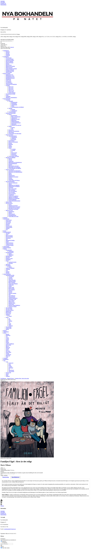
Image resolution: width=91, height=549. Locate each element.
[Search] (1, 42)
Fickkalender (14, 103)
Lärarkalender (14, 110)
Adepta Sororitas (12, 280)
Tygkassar (5, 358)
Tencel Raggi (11, 371)
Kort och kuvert (9, 203)
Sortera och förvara (10, 169)
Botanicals (8, 335)
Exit (7, 229)
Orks (10, 294)
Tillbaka (2, 505)
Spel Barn (8, 223)
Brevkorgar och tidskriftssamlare (15, 172)
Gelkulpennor (14, 117)
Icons (7, 357)
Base (10, 319)
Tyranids (10, 277)
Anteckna (8, 269)
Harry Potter (8, 345)
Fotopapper (13, 154)
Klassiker (8, 54)
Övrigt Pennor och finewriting (15, 133)
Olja (7, 239)
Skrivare (10, 160)
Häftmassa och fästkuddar (14, 198)
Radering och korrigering (14, 131)
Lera (7, 270)
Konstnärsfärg (9, 250)
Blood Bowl (8, 312)
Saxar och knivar (12, 193)
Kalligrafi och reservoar (16, 125)
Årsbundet (11, 101)
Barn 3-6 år (11, 87)
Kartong (10, 143)
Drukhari (10, 290)
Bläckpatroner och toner (14, 166)
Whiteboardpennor (15, 121)
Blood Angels (11, 288)
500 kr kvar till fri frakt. (5, 48)
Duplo (7, 341)
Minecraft (8, 347)
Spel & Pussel (6, 218)
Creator (7, 339)
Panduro (5, 248)
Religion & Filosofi (10, 69)
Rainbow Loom (9, 258)
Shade (10, 324)
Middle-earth (8, 311)
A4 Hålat (13, 150)
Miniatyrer (8, 264)
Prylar (7, 95)
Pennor (10, 114)
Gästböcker (13, 138)
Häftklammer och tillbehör (14, 186)
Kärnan (10, 266)
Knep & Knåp (9, 226)
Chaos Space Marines (13, 283)
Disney (7, 340)
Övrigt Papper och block (14, 156)
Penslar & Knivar (9, 242)
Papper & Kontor (6, 98)
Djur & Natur (9, 57)
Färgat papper (14, 152)
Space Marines (12, 289)
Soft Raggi (11, 367)
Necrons (10, 292)
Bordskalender (14, 102)
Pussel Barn (8, 221)
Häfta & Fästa (9, 202)
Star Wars (8, 351)
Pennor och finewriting (11, 113)
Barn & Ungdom (6, 73)
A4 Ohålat (13, 149)
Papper (10, 147)
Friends (7, 342)
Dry (9, 322)
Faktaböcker (8, 79)
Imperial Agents (12, 302)
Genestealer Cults (12, 299)
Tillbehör (8, 314)
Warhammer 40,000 (10, 275)
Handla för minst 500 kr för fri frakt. (8, 380)
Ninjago (7, 348)
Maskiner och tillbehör (10, 157)
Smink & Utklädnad (10, 268)
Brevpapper (13, 139)
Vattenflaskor (6, 331)
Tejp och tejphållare (13, 191)
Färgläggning (11, 211)
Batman (7, 334)
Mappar (10, 174)
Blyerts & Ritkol (9, 236)
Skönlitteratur (6, 50)
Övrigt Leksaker (12, 92)
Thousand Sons (12, 296)
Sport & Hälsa (9, 72)
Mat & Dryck (9, 65)
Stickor (7, 373)
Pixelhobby (8, 259)
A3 (12, 151)
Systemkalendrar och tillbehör (17, 107)
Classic (7, 337)
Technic (7, 353)
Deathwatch (11, 284)
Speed (7, 349)
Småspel (7, 228)
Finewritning (11, 132)
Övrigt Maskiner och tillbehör (15, 168)
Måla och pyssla (9, 210)
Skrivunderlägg (12, 190)
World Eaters (11, 304)
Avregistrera (4, 542)
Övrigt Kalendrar (12, 111)
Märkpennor (13, 120)
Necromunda (8, 326)
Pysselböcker (8, 81)
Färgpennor (8, 238)
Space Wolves (11, 300)
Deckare (7, 53)
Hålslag (10, 184)
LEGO (4, 332)
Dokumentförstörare (13, 163)
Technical (11, 325)
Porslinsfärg (11, 251)
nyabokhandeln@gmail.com (10, 529)
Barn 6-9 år (11, 89)
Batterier (10, 164)
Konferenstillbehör (12, 199)
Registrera (4, 541)
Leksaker (8, 85)
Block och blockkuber (13, 141)
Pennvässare (11, 129)
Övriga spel (8, 313)
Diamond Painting (7, 247)
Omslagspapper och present (14, 206)
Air (9, 318)
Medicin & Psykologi (10, 66)
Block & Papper (9, 235)
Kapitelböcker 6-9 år (10, 77)
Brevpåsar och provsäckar (14, 208)
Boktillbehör (5, 359)
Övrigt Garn (8, 372)
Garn (4, 360)
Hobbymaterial (12, 214)
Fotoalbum (11, 179)
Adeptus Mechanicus (13, 298)
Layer (10, 323)
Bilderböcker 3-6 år (10, 75)
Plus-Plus (8, 257)
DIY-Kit (7, 272)
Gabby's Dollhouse (10, 343)
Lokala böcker (6, 246)
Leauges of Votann (12, 306)
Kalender (13, 109)
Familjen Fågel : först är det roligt (22, 378)
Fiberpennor (13, 123)
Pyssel (7, 260)
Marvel (7, 346)
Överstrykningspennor (16, 122)
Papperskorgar (12, 175)
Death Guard (11, 287)
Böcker (7, 329)
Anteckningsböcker (13, 135)
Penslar (10, 253)
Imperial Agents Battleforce (14, 305)
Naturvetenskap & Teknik (11, 68)
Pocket (4, 230)
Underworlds (8, 328)
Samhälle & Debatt (10, 71)
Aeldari (10, 286)
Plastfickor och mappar (13, 176)
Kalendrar (8, 99)
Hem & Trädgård (9, 61)
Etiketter (10, 146)
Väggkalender (14, 104)
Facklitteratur (6, 56)
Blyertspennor (14, 115)
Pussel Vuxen (9, 220)
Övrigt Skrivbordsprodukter (14, 200)
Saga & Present (9, 83)
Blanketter (11, 144)
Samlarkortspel (9, 227)
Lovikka (10, 366)
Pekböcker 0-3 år (9, 74)
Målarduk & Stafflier (10, 240)
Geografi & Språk (9, 59)
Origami (7, 271)
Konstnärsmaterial (12, 215)
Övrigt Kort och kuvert (13, 209)
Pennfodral (11, 187)
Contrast (10, 320)
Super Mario (8, 352)
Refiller (10, 126)
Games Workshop (7, 274)
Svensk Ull (11, 363)
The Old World (9, 308)
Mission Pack (11, 301)
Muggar (5, 330)
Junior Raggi (11, 370)
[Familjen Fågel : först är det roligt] (27, 419)
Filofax (12, 105)
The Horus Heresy (10, 310)
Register (10, 178)
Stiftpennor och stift (15, 119)
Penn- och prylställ (12, 188)
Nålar (7, 375)
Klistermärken (9, 256)
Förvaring (11, 263)
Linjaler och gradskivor (13, 196)
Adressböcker (14, 137)
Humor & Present (9, 62)
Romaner (8, 51)
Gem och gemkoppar (13, 182)
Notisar (10, 145)
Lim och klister (12, 192)
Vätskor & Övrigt (9, 244)
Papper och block (9, 134)
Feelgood (8, 55)
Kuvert (10, 204)
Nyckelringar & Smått (10, 93)
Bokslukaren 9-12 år (10, 78)
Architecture (8, 354)
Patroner (13, 127)
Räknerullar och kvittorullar (14, 167)
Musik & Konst (9, 67)
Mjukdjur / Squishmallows (11, 97)
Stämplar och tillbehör (13, 197)
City (7, 336)
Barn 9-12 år (11, 90)
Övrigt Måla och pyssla (13, 216)
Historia (7, 63)
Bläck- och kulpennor (15, 116)
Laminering (11, 161)
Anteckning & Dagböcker (11, 84)
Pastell (7, 241)
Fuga (10, 364)
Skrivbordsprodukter (10, 181)
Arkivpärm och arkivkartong (15, 170)
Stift (12, 128)
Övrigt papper (14, 155)
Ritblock (10, 212)
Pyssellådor (8, 265)
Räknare (10, 158)
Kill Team (11, 278)
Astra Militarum (12, 295)
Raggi (10, 365)
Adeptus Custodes (12, 293)
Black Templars (12, 282)
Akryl (7, 234)
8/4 (9, 369)
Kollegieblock (11, 140)
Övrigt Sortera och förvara (14, 180)
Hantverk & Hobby (10, 60)
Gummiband (11, 194)
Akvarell (8, 233)
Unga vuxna (8, 80)
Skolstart (10, 108)
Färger (7, 317)
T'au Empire (11, 276)
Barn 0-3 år (11, 86)
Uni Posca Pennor (9, 245)
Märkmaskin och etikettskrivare (15, 162)
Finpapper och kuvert (13, 205)
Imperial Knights (12, 281)
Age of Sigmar (9, 307)
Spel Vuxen (8, 222)
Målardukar (11, 254)
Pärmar (10, 173)
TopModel (8, 96)
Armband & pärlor (12, 262)
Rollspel (7, 224)
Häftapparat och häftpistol (14, 185)
